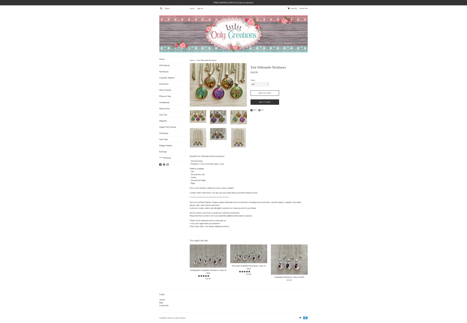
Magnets (163, 121)
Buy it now (264, 102)
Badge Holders (165, 146)
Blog (161, 303)
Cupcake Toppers (167, 78)
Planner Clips (165, 96)
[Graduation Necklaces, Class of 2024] (289, 259)
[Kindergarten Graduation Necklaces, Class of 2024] (208, 256)
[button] (204, 276)
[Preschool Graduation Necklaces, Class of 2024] (248, 253)
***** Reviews (165, 158)
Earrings (163, 152)
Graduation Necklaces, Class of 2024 (289, 277)
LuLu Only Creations (178, 318)
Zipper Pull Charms (167, 127)
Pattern (253, 80)
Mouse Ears (164, 109)
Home (162, 59)
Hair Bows (163, 133)
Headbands (164, 102)
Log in (192, 8)
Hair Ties (163, 115)
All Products (164, 65)
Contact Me (164, 305)
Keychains (163, 84)
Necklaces (163, 72)
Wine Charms (165, 90)
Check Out (304, 8)
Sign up (200, 8)
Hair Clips (163, 139)
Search (162, 300)
